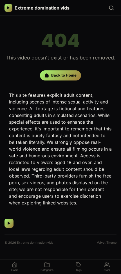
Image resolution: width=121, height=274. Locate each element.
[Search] (111, 8)
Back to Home (64, 75)
